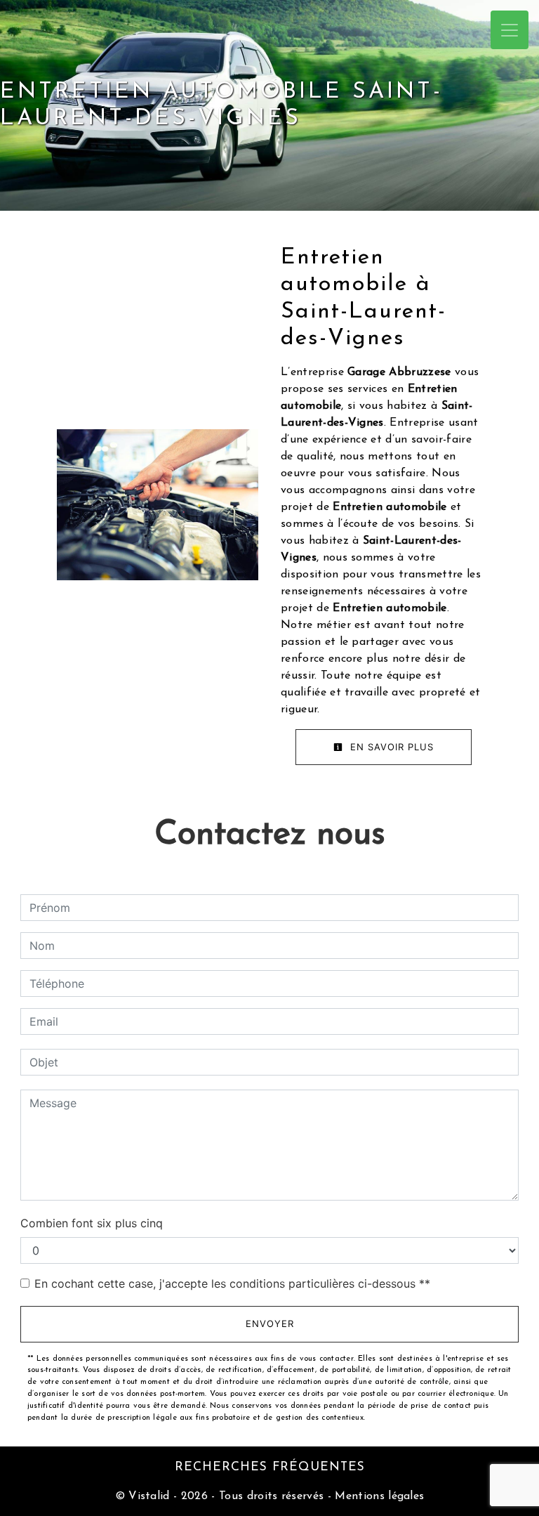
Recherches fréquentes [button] (270, 1467)
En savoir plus (390, 746)
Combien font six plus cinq (91, 1223)
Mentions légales (377, 1496)
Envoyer (270, 1323)
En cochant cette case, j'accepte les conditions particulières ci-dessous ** (232, 1283)
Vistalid (149, 1496)
